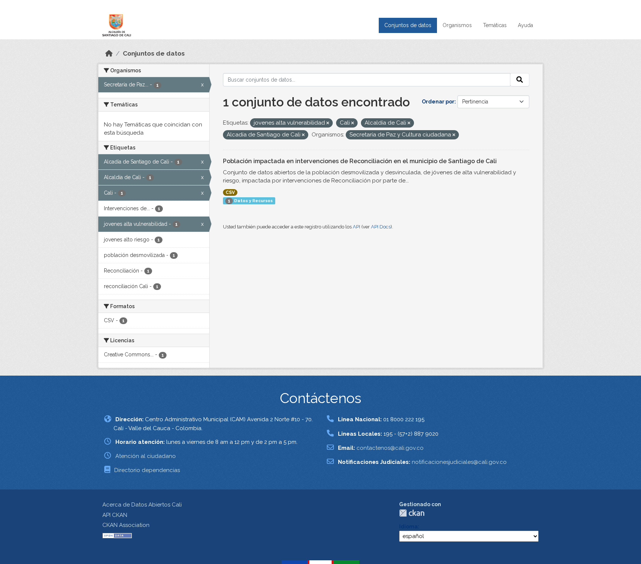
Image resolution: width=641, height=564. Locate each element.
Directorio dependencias (147, 470)
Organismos (457, 25)
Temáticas (495, 25)
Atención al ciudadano (145, 456)
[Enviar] (519, 79)
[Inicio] (109, 53)
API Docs (381, 227)
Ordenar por (438, 102)
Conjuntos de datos (407, 25)
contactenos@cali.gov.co (390, 448)
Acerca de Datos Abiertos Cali (142, 504)
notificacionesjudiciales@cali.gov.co (459, 462)
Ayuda (525, 25)
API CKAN (114, 515)
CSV (230, 192)
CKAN (411, 513)
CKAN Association (125, 525)
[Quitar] (327, 123)
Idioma (408, 527)
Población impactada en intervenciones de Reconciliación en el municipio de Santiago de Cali (360, 161)
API (356, 227)
